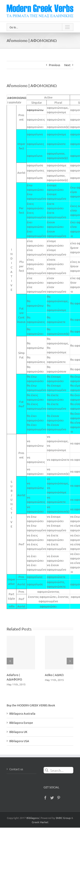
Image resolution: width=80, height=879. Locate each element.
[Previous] (10, 661)
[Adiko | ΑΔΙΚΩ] (59, 652)
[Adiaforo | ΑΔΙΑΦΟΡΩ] (21, 652)
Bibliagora (32, 818)
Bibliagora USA (19, 741)
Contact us (16, 769)
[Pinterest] (58, 797)
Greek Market (40, 822)
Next (67, 65)
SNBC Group (63, 818)
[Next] (70, 661)
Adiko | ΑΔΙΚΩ (54, 675)
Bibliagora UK (18, 732)
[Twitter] (52, 797)
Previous (54, 65)
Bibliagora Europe (21, 722)
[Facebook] (45, 797)
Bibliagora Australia (22, 713)
